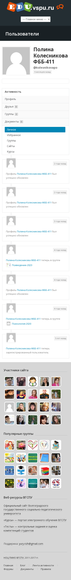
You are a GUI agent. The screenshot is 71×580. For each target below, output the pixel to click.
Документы (13, 121)
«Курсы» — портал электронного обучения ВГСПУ (35, 520)
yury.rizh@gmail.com (31, 543)
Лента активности (43, 565)
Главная (8, 565)
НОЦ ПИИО (10, 557)
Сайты (11, 146)
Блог (22, 565)
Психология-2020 (21, 323)
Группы (11, 114)
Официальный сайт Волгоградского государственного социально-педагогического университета (33, 509)
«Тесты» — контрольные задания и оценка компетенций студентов (30, 528)
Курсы (10, 151)
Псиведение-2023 (22, 265)
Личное (11, 129)
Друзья (11, 106)
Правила (46, 569)
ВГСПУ (20, 557)
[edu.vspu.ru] (35, 7)
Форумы (8, 569)
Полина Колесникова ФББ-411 (50, 55)
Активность (13, 91)
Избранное (14, 135)
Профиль (10, 99)
